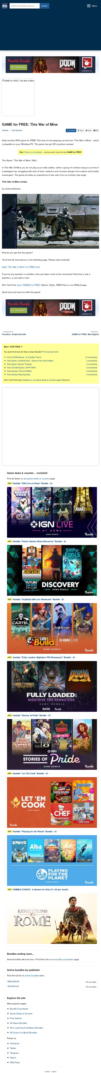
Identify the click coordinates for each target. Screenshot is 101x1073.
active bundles (32, 975)
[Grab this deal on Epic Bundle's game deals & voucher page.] (52, 512)
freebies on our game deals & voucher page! (42, 379)
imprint (53, 1071)
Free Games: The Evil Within (19, 371)
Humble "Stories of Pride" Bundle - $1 (32, 715)
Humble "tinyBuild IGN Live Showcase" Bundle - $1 (38, 599)
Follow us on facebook (33, 152)
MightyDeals (52, 981)
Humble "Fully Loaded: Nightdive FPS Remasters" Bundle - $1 (44, 657)
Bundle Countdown (19, 1008)
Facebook (14, 1043)
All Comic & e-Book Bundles (23, 1032)
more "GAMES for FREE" (28, 284)
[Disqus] (50, 426)
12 (67, 130)
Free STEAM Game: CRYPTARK (21, 367)
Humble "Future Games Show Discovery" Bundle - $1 (39, 541)
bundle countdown (64, 959)
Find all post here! (50, 351)
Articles (5, 130)
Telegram (14, 1052)
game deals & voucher (38, 478)
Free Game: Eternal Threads (19, 364)
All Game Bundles (18, 1022)
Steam (13, 1057)
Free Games (16, 130)
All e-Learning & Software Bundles (26, 1027)
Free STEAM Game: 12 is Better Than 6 (24, 357)
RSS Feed (15, 1062)
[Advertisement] (50, 30)
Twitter (13, 1048)
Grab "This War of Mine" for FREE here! (21, 266)
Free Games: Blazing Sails (18, 374)
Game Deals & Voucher (21, 1013)
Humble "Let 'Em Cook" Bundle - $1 (30, 773)
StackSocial (52, 986)
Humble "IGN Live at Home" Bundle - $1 (33, 483)
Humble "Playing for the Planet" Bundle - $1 (35, 831)
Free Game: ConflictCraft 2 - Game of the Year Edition (30, 360)
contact (47, 1071)
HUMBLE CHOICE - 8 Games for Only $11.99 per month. (41, 889)
